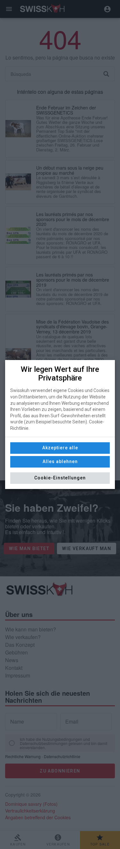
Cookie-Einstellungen (60, 477)
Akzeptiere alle (60, 447)
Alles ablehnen (60, 461)
